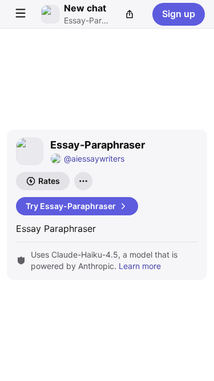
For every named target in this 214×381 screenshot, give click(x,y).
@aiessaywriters (94, 158)
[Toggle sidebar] (20, 14)
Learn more (140, 266)
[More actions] (83, 181)
